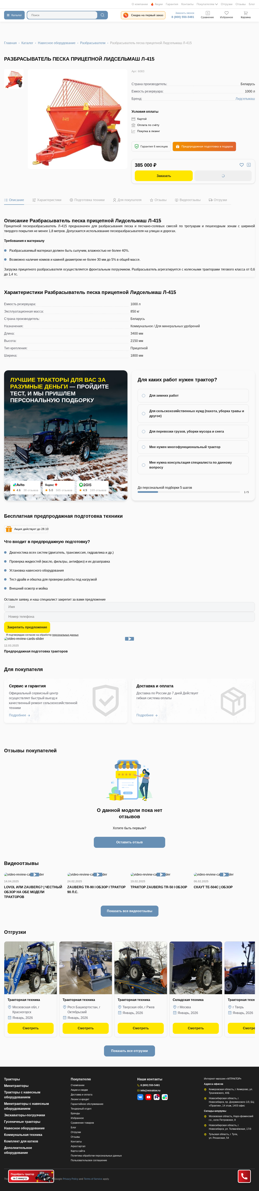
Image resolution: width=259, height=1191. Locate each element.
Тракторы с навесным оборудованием (22, 1095)
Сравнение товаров (82, 1122)
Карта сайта (78, 1151)
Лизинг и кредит (80, 1099)
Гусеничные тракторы (22, 1121)
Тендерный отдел (81, 1108)
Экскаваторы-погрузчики (24, 1115)
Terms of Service (93, 1179)
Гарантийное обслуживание (87, 1104)
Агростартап (78, 1146)
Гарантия (172, 4)
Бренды (75, 1113)
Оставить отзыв (129, 842)
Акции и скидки (79, 1090)
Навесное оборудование (56, 43)
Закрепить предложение (27, 627)
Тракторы (12, 1079)
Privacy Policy (71, 1179)
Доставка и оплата (81, 1094)
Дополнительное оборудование (18, 1150)
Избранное (77, 1118)
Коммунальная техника (23, 1134)
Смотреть (31, 1028)
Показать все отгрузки (129, 1051)
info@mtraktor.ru (150, 1090)
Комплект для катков (21, 1141)
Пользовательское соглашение (89, 1160)
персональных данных (65, 634)
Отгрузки (226, 4)
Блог (252, 4)
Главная (10, 43)
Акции (159, 4)
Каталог (27, 43)
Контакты (187, 4)
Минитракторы (16, 1085)
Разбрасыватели (92, 43)
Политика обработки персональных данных (96, 1155)
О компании (140, 4)
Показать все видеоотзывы (129, 911)
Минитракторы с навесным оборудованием (26, 1106)
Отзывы (241, 4)
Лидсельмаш (245, 98)
